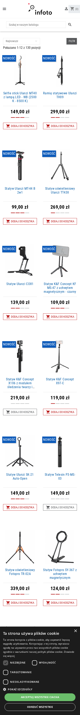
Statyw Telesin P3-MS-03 (60, 476)
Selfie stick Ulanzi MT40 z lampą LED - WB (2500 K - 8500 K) (20, 97)
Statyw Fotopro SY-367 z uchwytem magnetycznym (60, 574)
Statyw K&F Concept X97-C (60, 381)
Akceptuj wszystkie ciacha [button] (40, 697)
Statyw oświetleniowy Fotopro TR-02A (20, 572)
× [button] (75, 631)
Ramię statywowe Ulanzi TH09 (60, 95)
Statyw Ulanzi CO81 (19, 284)
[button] (40, 689)
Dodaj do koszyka (20, 126)
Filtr (72, 41)
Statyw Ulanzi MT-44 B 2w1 (20, 190)
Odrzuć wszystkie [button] (40, 707)
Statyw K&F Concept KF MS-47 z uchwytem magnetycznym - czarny (60, 288)
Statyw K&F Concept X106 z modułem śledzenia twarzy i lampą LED (20, 385)
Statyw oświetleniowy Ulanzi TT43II (60, 190)
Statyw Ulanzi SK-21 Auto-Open (20, 476)
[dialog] (40, 671)
